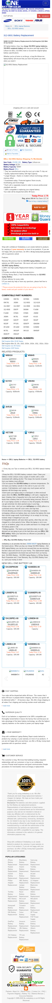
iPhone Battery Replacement (12, 862)
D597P (16, 309)
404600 (4, 13)
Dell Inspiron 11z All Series (11, 346)
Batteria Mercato (38, 994)
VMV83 (35, 387)
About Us (16, 991)
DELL (17, 169)
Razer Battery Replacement (23, 894)
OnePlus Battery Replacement (12, 924)
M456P (6, 320)
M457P (16, 320)
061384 (20, 11)
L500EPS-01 (12, 599)
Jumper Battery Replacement (23, 887)
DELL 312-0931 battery (16, 28)
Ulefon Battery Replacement (35, 894)
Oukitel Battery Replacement (12, 876)
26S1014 (13, 9)
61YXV (12, 387)
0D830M (36, 324)
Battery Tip (26, 994)
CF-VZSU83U (32, 11)
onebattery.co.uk (32, 998)
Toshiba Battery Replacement (35, 869)
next (50, 679)
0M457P (6, 334)
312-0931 (36, 306)
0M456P (36, 331)
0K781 (16, 317)
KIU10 (35, 317)
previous (6, 679)
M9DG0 (12, 361)
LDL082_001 (16, 162)
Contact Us (36, 991)
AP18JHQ (5, 11)
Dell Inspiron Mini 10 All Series (12, 341)
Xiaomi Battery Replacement (23, 869)
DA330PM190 (13, 573)
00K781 (16, 299)
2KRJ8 (12, 413)
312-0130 (36, 302)
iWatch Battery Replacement (35, 930)
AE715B (13, 438)
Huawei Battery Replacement (12, 869)
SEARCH (44, 16)
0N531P (16, 334)
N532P (35, 320)
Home (7, 26)
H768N (25, 313)
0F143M (6, 327)
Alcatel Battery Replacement (35, 876)
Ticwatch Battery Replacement (23, 908)
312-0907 (17, 306)
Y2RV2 (35, 438)
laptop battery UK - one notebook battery (11, 4)
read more (6, 706)
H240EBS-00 (35, 573)
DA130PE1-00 (13, 624)
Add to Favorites (12, 154)
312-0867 (7, 306)
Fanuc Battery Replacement (23, 914)
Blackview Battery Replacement (35, 887)
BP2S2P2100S (39, 9)
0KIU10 (26, 331)
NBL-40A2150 (30, 9)
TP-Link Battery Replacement (23, 937)
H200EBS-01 (35, 650)
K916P (25, 317)
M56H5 (35, 361)
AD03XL (25, 11)
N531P (25, 320)
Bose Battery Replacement (23, 876)
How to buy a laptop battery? (38, 201)
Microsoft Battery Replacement (23, 901)
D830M (25, 309)
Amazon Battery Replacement (23, 924)
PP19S (16, 324)
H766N (16, 313)
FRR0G (35, 413)
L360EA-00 (13, 650)
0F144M (16, 327)
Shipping (17, 994)
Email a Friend (12, 150)
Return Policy (25, 991)
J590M (35, 313)
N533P (6, 324)
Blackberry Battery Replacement (23, 862)
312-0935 (26, 302)
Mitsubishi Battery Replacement (35, 901)
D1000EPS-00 (35, 599)
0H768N (26, 299)
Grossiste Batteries (26, 996)
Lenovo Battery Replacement (35, 924)
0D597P (26, 324)
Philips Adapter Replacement (12, 883)
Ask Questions (27, 150)
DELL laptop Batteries (22, 26)
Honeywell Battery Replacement (12, 908)
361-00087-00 (13, 11)
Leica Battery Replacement (35, 908)
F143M (35, 309)
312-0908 (26, 306)
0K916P (16, 331)
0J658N (6, 299)
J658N (16, 302)
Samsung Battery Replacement (35, 862)
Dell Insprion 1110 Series (10, 348)
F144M (6, 313)
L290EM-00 (35, 624)
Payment (10, 994)
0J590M (36, 327)
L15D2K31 (40, 11)
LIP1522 (47, 11)
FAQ (43, 991)
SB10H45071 (21, 9)
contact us (5, 284)
